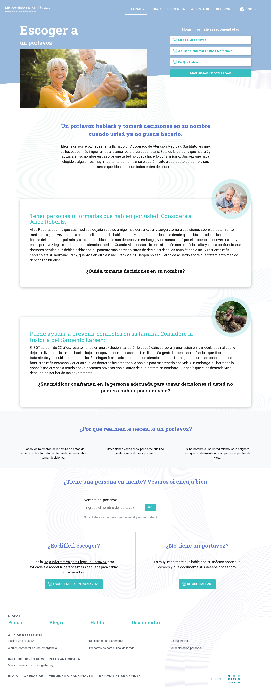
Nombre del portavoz (100, 500)
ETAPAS (14, 616)
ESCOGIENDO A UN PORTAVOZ (75, 584)
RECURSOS (225, 9)
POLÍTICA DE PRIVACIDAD (120, 676)
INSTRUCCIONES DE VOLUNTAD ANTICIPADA (44, 659)
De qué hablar (179, 641)
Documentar (146, 622)
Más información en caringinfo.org (30, 665)
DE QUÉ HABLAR (199, 584)
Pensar (16, 622)
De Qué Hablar (188, 62)
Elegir (56, 622)
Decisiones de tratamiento (106, 641)
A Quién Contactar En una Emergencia (205, 51)
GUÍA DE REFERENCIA (167, 9)
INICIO (13, 676)
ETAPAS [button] (135, 9)
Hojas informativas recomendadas (210, 29)
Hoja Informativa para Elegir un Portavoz (75, 562)
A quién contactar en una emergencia (32, 648)
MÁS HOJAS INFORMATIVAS (210, 73)
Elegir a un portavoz (192, 40)
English (252, 9)
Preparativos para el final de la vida (111, 648)
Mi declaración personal (186, 648)
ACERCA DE (200, 9)
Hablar (98, 622)
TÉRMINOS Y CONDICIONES (71, 676)
